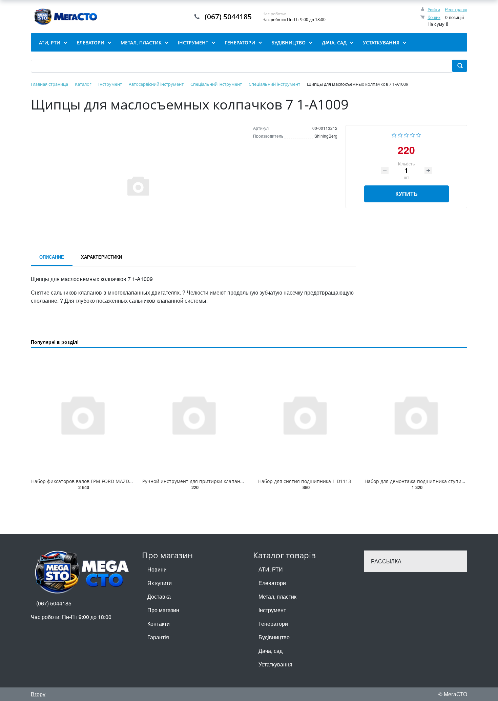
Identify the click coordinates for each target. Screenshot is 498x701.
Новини (157, 569)
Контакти (158, 623)
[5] (418, 134)
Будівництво (274, 637)
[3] (406, 134)
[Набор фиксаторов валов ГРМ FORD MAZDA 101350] (82, 414)
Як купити (159, 583)
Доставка (159, 596)
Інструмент (272, 610)
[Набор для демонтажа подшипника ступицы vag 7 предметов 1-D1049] (416, 414)
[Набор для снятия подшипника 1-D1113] (304, 414)
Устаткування (275, 664)
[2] (400, 134)
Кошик (434, 17)
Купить (406, 194)
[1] (394, 134)
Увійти (434, 9)
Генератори (273, 623)
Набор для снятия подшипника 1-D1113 (304, 481)
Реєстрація (456, 9)
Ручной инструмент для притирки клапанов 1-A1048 (203, 481)
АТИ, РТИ (270, 569)
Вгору (38, 694)
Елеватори (272, 583)
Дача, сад (270, 651)
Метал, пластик (277, 596)
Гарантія (158, 637)
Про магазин (163, 610)
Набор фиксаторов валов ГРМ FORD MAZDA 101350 (90, 481)
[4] (412, 134)
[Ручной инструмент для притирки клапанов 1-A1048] (193, 414)
